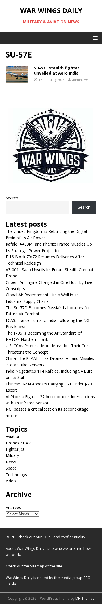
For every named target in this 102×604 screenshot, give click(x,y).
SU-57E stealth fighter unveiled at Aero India (56, 70)
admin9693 (80, 79)
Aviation (13, 436)
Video (11, 480)
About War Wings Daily (25, 548)
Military (12, 455)
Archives (13, 507)
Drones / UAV (18, 442)
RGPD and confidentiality (63, 536)
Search (12, 197)
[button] (94, 37)
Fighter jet (15, 449)
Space (11, 468)
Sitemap (37, 566)
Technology (16, 474)
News (11, 461)
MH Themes (84, 598)
